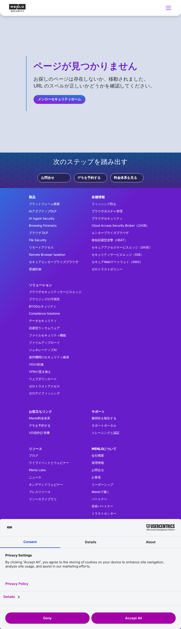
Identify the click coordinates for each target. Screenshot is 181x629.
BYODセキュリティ (42, 306)
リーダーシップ (102, 484)
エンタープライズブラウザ (110, 233)
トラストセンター (104, 513)
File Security (38, 240)
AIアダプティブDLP (43, 211)
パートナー (99, 499)
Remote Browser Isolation (47, 254)
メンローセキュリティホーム (59, 99)
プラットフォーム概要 (44, 204)
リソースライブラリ (43, 499)
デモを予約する (89, 178)
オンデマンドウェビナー (46, 484)
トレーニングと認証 (105, 433)
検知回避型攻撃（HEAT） (109, 240)
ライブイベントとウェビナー (49, 463)
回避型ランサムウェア (44, 328)
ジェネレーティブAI (43, 350)
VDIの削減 (36, 364)
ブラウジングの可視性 (44, 299)
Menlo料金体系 (39, 418)
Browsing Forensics (43, 225)
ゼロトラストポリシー (107, 269)
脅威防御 (35, 269)
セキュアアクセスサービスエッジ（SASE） (122, 247)
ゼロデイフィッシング (44, 393)
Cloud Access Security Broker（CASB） (120, 225)
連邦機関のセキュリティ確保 (49, 357)
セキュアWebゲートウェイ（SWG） (117, 262)
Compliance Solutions (44, 313)
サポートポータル (104, 425)
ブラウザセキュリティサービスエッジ (55, 292)
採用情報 (98, 463)
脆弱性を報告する (104, 418)
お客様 (96, 477)
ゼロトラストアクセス (44, 386)
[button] (167, 8)
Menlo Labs (37, 470)
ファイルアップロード (44, 342)
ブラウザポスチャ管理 (107, 211)
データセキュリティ (43, 321)
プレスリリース (40, 492)
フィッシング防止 (104, 204)
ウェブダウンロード (43, 379)
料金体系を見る (125, 178)
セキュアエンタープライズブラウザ (53, 262)
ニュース (35, 477)
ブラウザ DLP (38, 233)
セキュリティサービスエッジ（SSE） (118, 254)
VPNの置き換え (40, 371)
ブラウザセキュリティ (107, 218)
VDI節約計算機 (39, 433)
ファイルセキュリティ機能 (47, 335)
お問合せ (47, 178)
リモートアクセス (41, 247)
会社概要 (98, 455)
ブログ (33, 455)
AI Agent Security (42, 218)
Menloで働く (101, 492)
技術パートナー (102, 506)
